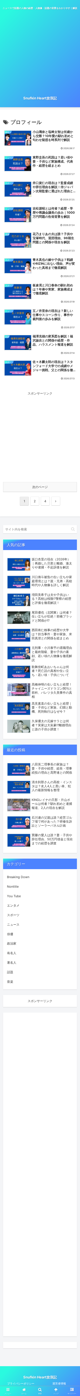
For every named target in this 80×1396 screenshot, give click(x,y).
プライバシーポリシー (20, 1383)
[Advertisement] (40, 52)
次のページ (40, 487)
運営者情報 (59, 1383)
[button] (73, 529)
